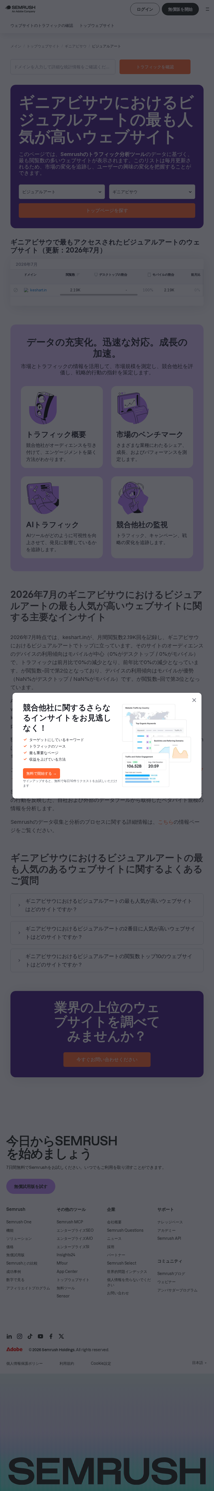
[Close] (194, 700)
